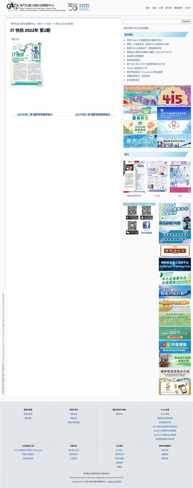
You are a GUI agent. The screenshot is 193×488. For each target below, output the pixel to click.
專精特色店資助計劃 (165, 418)
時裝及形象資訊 (28, 454)
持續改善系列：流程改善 (138, 75)
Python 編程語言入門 (137, 68)
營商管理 (28, 418)
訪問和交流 (119, 454)
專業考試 (73, 418)
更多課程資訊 (133, 80)
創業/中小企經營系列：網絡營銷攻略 (144, 48)
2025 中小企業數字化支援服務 (164, 434)
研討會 (168, 7)
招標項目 (164, 458)
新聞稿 (119, 466)
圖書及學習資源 (74, 422)
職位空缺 (164, 450)
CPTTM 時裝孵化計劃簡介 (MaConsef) (28, 450)
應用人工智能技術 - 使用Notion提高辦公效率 (148, 44)
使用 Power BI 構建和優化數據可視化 (144, 40)
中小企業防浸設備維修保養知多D (165, 426)
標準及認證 (28, 414)
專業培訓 (73, 414)
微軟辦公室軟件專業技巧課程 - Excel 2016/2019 (149, 52)
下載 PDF (15, 39)
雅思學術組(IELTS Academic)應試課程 (144, 72)
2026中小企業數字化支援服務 (165, 430)
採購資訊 (164, 454)
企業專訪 (73, 458)
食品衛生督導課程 (135, 56)
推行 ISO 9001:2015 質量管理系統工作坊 (146, 64)
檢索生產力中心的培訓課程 (136, 28)
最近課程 (128, 34)
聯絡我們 (119, 462)
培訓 (154, 7)
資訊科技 (119, 414)
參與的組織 (119, 458)
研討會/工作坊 (73, 450)
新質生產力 (73, 454)
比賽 (161, 7)
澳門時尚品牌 (28, 458)
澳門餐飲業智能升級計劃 (165, 439)
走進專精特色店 (165, 422)
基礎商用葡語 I (134, 60)
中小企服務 (165, 414)
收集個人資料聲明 (114, 481)
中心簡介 (119, 450)
